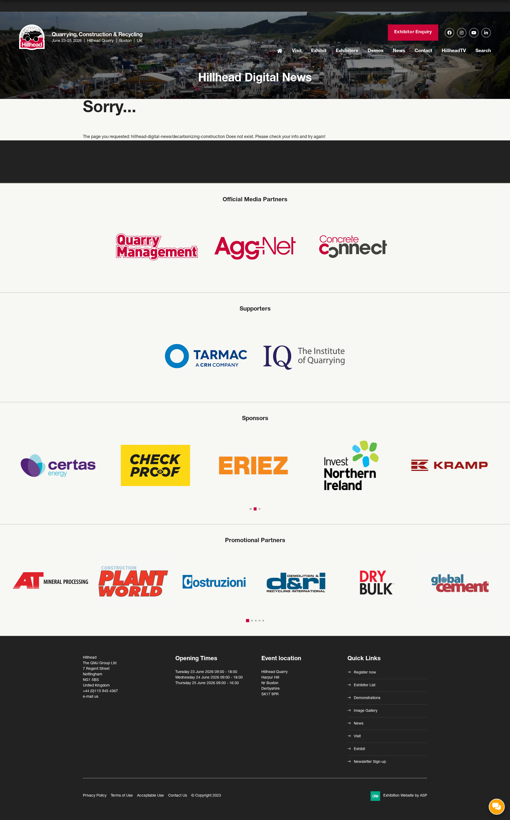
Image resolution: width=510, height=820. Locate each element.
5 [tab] (263, 620)
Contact (423, 51)
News (399, 51)
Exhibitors (347, 51)
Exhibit (318, 51)
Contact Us (177, 796)
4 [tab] (259, 620)
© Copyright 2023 (206, 796)
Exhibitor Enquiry (413, 32)
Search (483, 51)
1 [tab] (250, 509)
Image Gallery (365, 711)
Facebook (449, 32)
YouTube (474, 32)
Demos (375, 51)
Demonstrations (367, 698)
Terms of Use (122, 796)
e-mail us (90, 697)
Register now (365, 673)
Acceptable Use (150, 796)
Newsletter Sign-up (370, 762)
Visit (296, 51)
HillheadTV (454, 51)
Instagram (461, 32)
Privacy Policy (95, 796)
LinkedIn (486, 32)
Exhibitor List (364, 685)
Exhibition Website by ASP (405, 796)
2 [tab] (255, 509)
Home (279, 51)
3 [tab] (259, 509)
